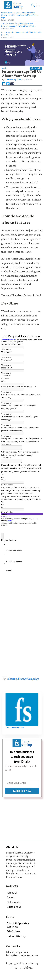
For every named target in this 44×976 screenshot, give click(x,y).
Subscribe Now (22, 790)
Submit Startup (16, 936)
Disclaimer (14, 931)
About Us (12, 893)
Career (10, 897)
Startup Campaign (28, 679)
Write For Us (14, 907)
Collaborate (13, 902)
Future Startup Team (12, 80)
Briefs (4, 68)
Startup (12, 679)
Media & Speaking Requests (18, 925)
